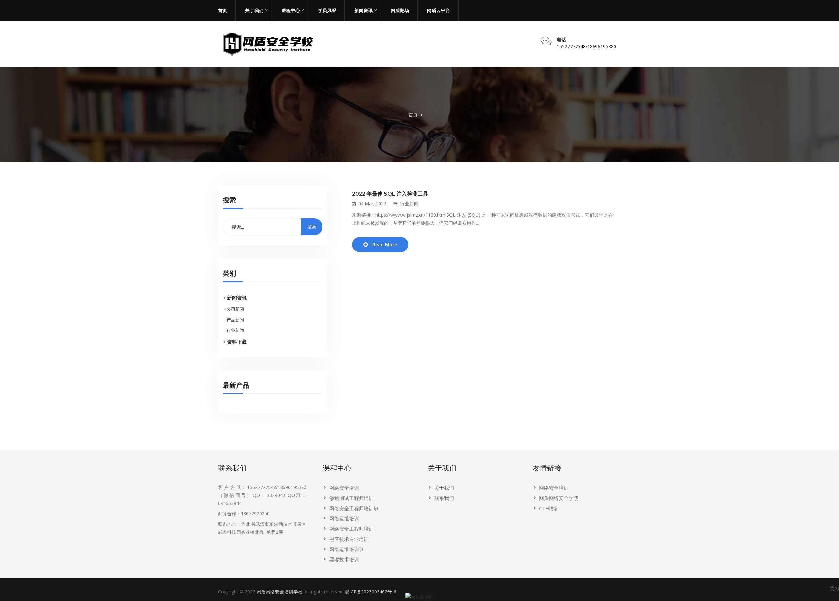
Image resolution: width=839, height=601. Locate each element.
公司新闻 (235, 309)
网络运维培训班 (346, 549)
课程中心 (291, 10)
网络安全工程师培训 (351, 528)
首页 (222, 10)
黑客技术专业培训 (349, 539)
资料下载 (237, 341)
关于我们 (254, 10)
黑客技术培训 (344, 559)
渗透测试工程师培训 (351, 498)
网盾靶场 (400, 10)
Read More (384, 244)
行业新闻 (235, 330)
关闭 (834, 588)
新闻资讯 (363, 10)
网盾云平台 (438, 10)
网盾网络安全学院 (558, 498)
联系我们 (444, 498)
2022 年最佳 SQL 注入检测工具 (390, 194)
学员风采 (327, 10)
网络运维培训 (344, 518)
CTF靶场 (548, 508)
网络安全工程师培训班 (354, 508)
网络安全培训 (344, 487)
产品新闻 (235, 320)
